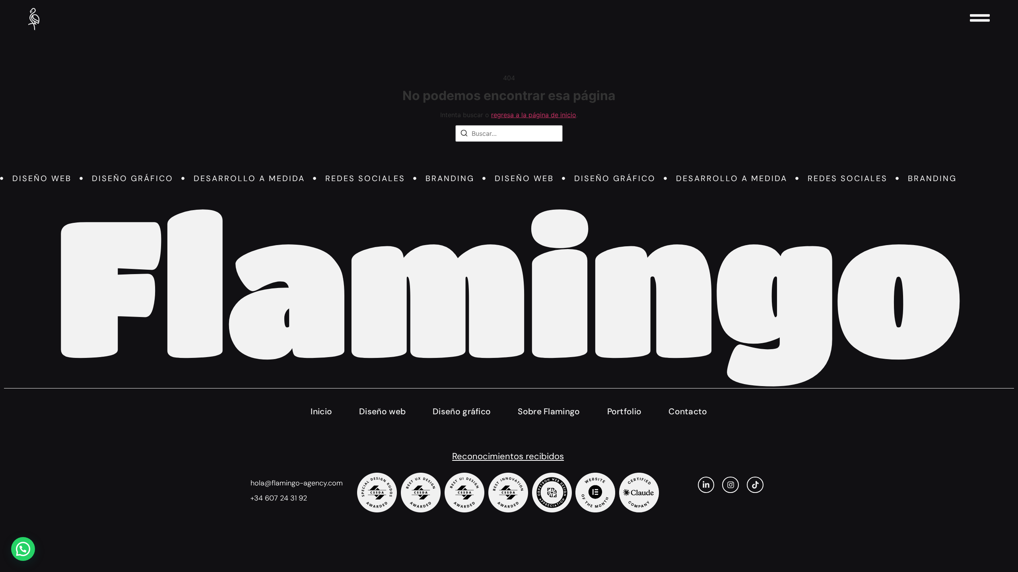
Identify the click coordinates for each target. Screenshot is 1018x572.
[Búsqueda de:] (509, 133)
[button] (23, 549)
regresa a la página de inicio (533, 115)
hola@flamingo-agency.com (297, 483)
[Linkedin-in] (706, 485)
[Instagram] (730, 485)
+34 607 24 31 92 (279, 498)
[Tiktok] (755, 485)
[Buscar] (464, 134)
